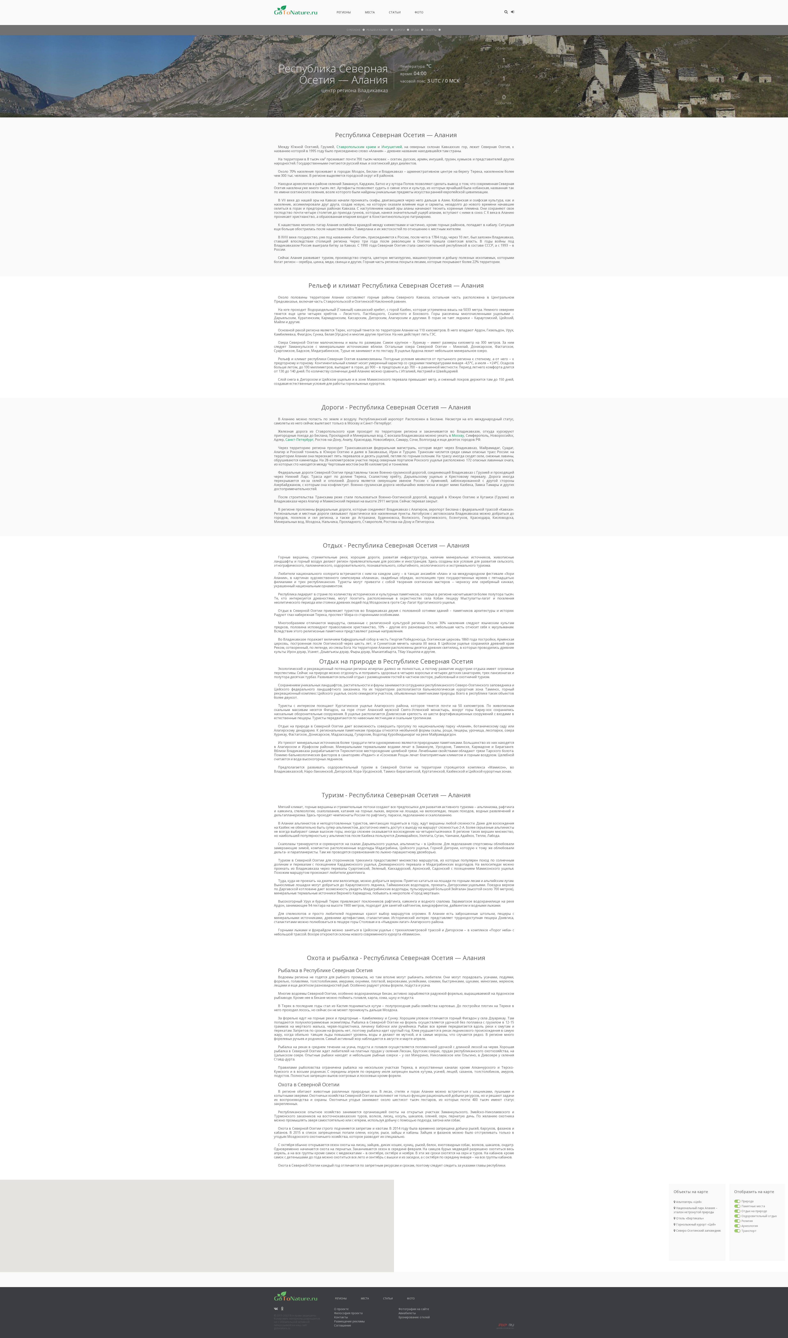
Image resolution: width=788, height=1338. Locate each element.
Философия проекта (348, 1313)
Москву (458, 435)
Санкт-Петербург (299, 439)
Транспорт (748, 1231)
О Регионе (354, 30)
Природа (747, 1201)
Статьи (395, 13)
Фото (419, 13)
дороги (400, 30)
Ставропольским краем (356, 147)
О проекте (341, 1309)
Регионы (344, 13)
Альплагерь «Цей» (688, 1202)
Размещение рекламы (349, 1321)
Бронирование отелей (414, 1317)
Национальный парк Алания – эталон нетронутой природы (695, 1210)
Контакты (341, 1317)
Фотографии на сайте (414, 1309)
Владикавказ (373, 90)
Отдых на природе (754, 1211)
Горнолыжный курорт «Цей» (695, 1224)
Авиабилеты (407, 1313)
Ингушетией (391, 147)
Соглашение (342, 1325)
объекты (430, 30)
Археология (749, 1226)
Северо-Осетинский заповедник (698, 1230)
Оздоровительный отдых (759, 1216)
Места (370, 13)
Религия (747, 1221)
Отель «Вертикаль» (689, 1218)
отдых (415, 30)
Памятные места (753, 1206)
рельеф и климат (378, 30)
